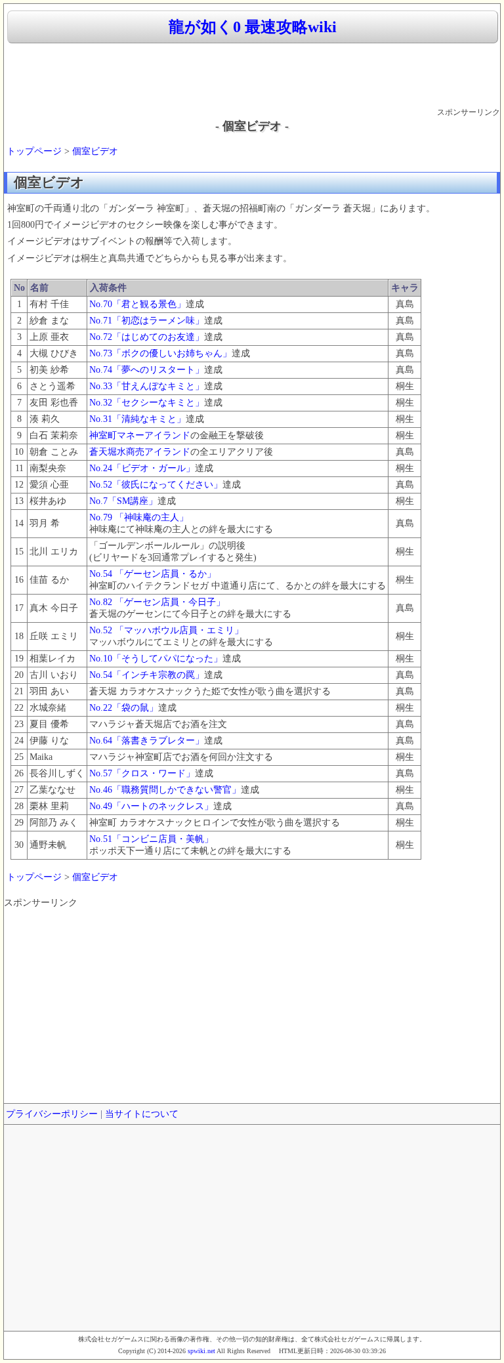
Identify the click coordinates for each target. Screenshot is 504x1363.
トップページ (34, 151)
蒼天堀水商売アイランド (139, 452)
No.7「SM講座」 (123, 501)
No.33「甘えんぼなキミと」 (146, 386)
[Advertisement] (252, 76)
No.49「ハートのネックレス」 (151, 806)
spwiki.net (201, 1350)
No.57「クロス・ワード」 (142, 773)
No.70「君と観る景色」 (137, 304)
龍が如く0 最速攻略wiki (253, 26)
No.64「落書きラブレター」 (146, 740)
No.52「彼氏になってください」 (155, 485)
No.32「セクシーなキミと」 (146, 403)
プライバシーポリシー (52, 1114)
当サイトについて (141, 1114)
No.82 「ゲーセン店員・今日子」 (157, 602)
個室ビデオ (95, 151)
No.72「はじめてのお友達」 (146, 337)
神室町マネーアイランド (139, 435)
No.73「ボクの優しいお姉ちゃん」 (160, 353)
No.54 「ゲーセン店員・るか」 (152, 574)
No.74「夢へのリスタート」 (146, 370)
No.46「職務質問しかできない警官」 (165, 790)
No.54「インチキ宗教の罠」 (146, 675)
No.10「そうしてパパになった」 (155, 658)
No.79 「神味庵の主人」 (138, 517)
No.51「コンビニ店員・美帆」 (151, 839)
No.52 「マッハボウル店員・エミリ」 (166, 630)
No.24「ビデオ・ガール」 (142, 468)
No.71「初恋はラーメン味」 (146, 320)
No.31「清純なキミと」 (137, 419)
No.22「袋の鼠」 (123, 708)
